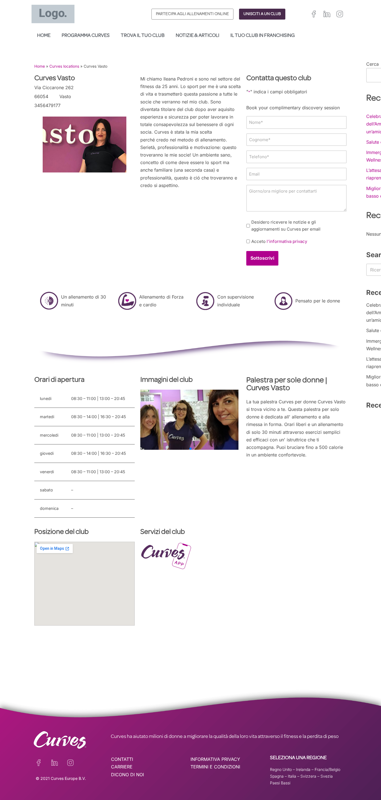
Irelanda (303, 769)
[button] (231, 419)
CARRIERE (121, 767)
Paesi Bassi (280, 782)
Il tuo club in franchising (262, 35)
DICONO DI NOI (127, 774)
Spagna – (279, 776)
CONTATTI (122, 759)
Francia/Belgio (327, 769)
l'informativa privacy (287, 241)
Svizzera (308, 776)
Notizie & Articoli (197, 35)
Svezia (326, 776)
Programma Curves (86, 35)
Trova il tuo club (143, 35)
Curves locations (64, 66)
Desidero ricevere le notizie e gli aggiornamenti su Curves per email (285, 225)
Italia (292, 776)
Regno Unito (281, 769)
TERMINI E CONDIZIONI (215, 767)
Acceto (279, 241)
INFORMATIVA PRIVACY (215, 759)
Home (43, 35)
